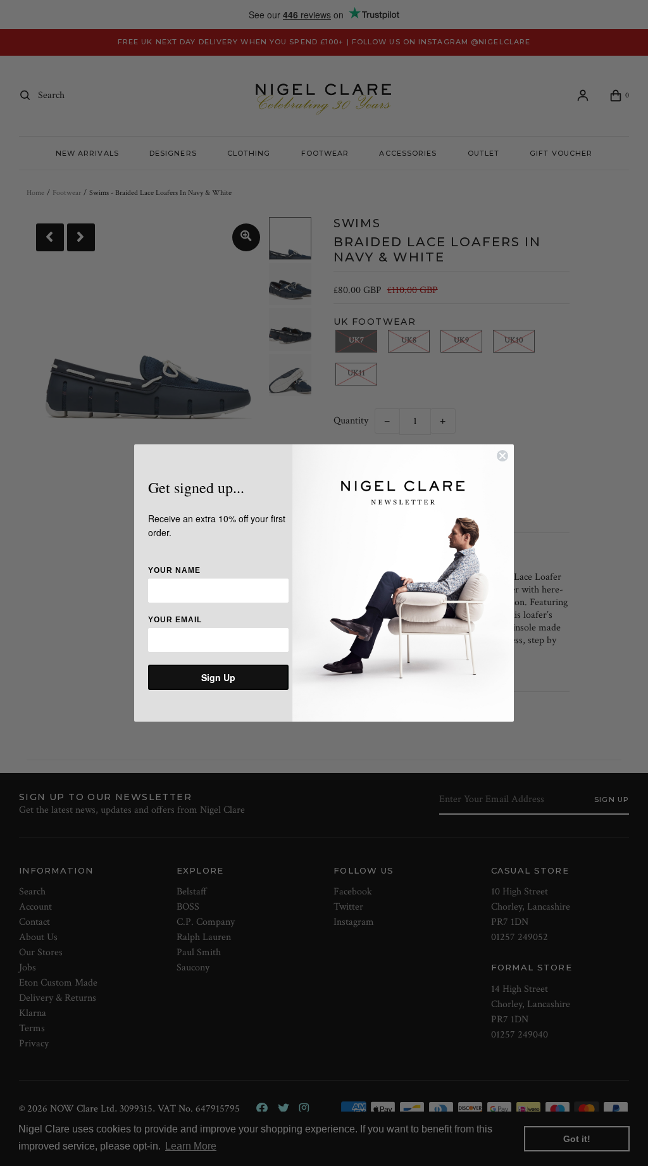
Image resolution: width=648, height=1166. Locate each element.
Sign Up (218, 677)
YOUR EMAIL (175, 619)
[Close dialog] (502, 455)
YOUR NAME (174, 570)
